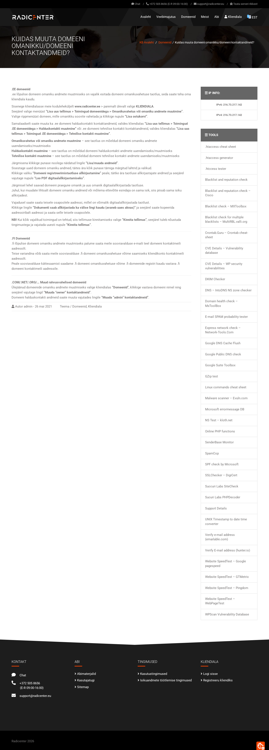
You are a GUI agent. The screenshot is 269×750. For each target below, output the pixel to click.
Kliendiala (234, 17)
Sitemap (83, 687)
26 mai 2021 (43, 306)
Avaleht (145, 17)
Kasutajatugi (86, 680)
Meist (205, 17)
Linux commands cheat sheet (225, 387)
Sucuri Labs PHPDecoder (222, 497)
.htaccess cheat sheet (220, 147)
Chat (137, 3)
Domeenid (188, 17)
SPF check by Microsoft (222, 464)
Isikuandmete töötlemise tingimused (166, 680)
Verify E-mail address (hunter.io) (227, 550)
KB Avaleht (147, 42)
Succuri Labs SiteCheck (221, 486)
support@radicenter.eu (210, 3)
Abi (216, 17)
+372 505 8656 (29, 683)
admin (28, 306)
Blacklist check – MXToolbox (225, 206)
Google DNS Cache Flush (222, 343)
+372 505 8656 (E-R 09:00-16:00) (168, 3)
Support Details (216, 508)
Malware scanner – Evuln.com (226, 398)
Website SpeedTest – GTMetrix (227, 577)
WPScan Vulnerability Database (227, 614)
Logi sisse (210, 674)
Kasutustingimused (153, 674)
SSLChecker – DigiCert (221, 475)
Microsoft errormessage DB (224, 409)
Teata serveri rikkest (245, 3)
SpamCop (212, 453)
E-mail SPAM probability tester (226, 317)
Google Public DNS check (223, 354)
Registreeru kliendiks (218, 680)
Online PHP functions (220, 431)
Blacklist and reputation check (226, 180)
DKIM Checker (215, 279)
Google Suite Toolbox (220, 365)
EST (254, 17)
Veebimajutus (166, 17)
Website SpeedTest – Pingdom (226, 588)
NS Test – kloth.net (218, 420)
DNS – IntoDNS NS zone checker (228, 290)
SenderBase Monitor (219, 442)
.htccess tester (215, 169)
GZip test (211, 376)
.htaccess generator (219, 158)
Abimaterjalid (86, 674)
